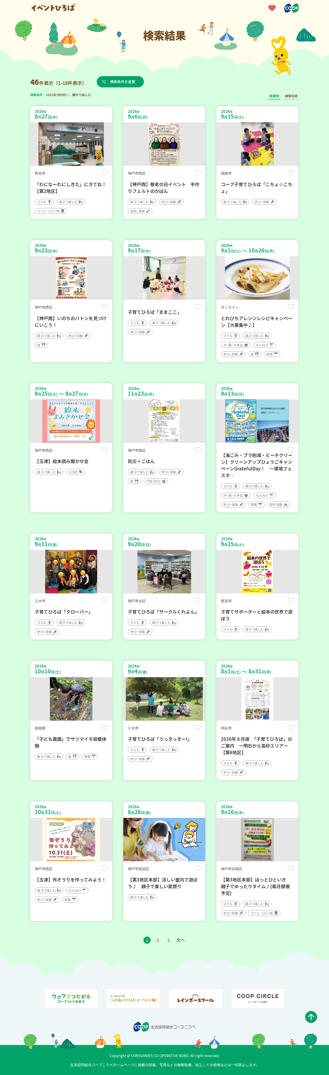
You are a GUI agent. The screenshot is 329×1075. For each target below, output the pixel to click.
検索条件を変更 (122, 81)
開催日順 (291, 96)
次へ (180, 940)
